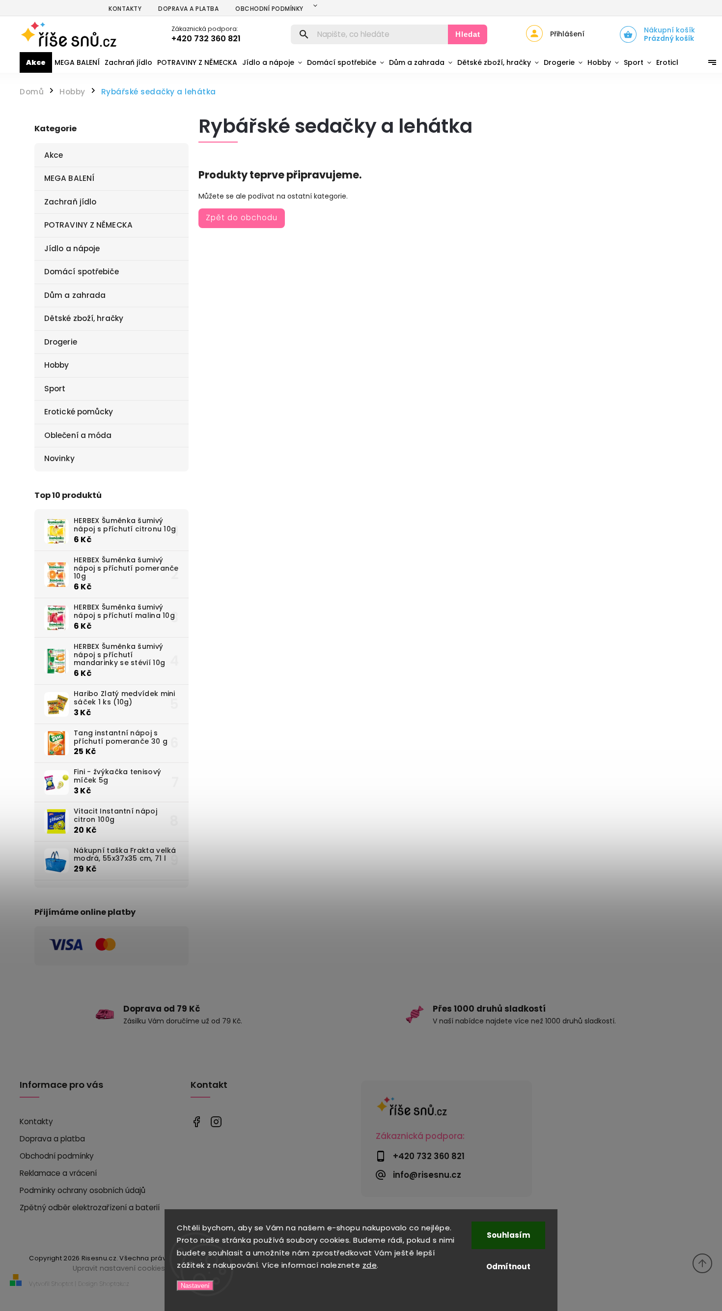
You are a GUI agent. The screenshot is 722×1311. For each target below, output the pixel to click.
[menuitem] (36, 62)
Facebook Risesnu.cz (197, 1122)
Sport (55, 388)
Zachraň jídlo (70, 202)
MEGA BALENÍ (69, 178)
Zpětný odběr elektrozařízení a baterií (90, 1207)
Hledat (467, 34)
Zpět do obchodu (242, 217)
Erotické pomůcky (78, 412)
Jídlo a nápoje (72, 248)
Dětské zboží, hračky (83, 318)
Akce (53, 155)
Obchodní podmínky (269, 8)
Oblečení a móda (78, 435)
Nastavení (195, 1285)
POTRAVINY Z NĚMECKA (88, 225)
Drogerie (60, 342)
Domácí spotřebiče (81, 271)
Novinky (59, 458)
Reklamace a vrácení (58, 1173)
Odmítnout (508, 1266)
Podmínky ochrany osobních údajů (82, 1190)
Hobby (56, 365)
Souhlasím (508, 1235)
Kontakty (125, 8)
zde (369, 1265)
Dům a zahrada (75, 295)
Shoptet (62, 1284)
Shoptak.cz (114, 1284)
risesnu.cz (216, 1122)
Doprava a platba (188, 8)
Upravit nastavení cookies (119, 1268)
